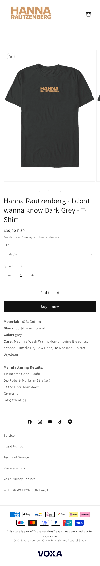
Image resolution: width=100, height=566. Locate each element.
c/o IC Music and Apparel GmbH (66, 540)
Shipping (27, 237)
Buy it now (50, 306)
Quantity (13, 266)
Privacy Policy (14, 468)
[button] (88, 14)
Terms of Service (16, 457)
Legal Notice (13, 446)
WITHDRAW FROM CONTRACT (26, 490)
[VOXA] (50, 554)
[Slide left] (39, 190)
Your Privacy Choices (20, 479)
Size (8, 245)
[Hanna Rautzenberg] (31, 14)
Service (9, 435)
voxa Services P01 (35, 540)
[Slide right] (60, 190)
